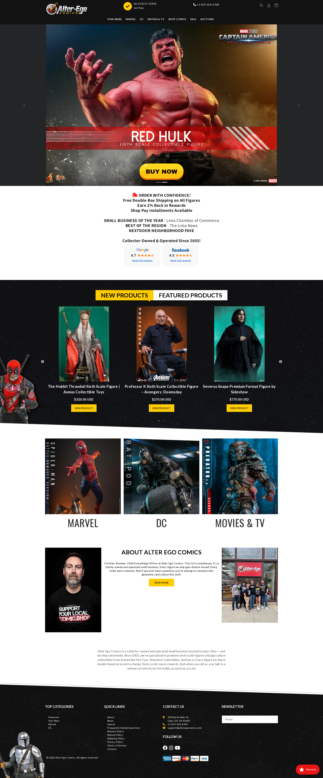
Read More (162, 582)
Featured (53, 717)
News (110, 720)
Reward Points (115, 731)
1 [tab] (159, 420)
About (111, 717)
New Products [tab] (124, 295)
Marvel (52, 724)
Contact (112, 749)
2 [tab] (164, 420)
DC (50, 727)
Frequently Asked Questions (123, 727)
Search (111, 724)
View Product (84, 408)
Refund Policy (115, 734)
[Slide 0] (158, 182)
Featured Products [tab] (190, 295)
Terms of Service (117, 745)
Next (280, 361)
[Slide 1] (164, 182)
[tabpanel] (161, 361)
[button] (261, 5)
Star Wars (54, 720)
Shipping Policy (116, 738)
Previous (42, 361)
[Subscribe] (274, 719)
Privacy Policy (115, 741)
